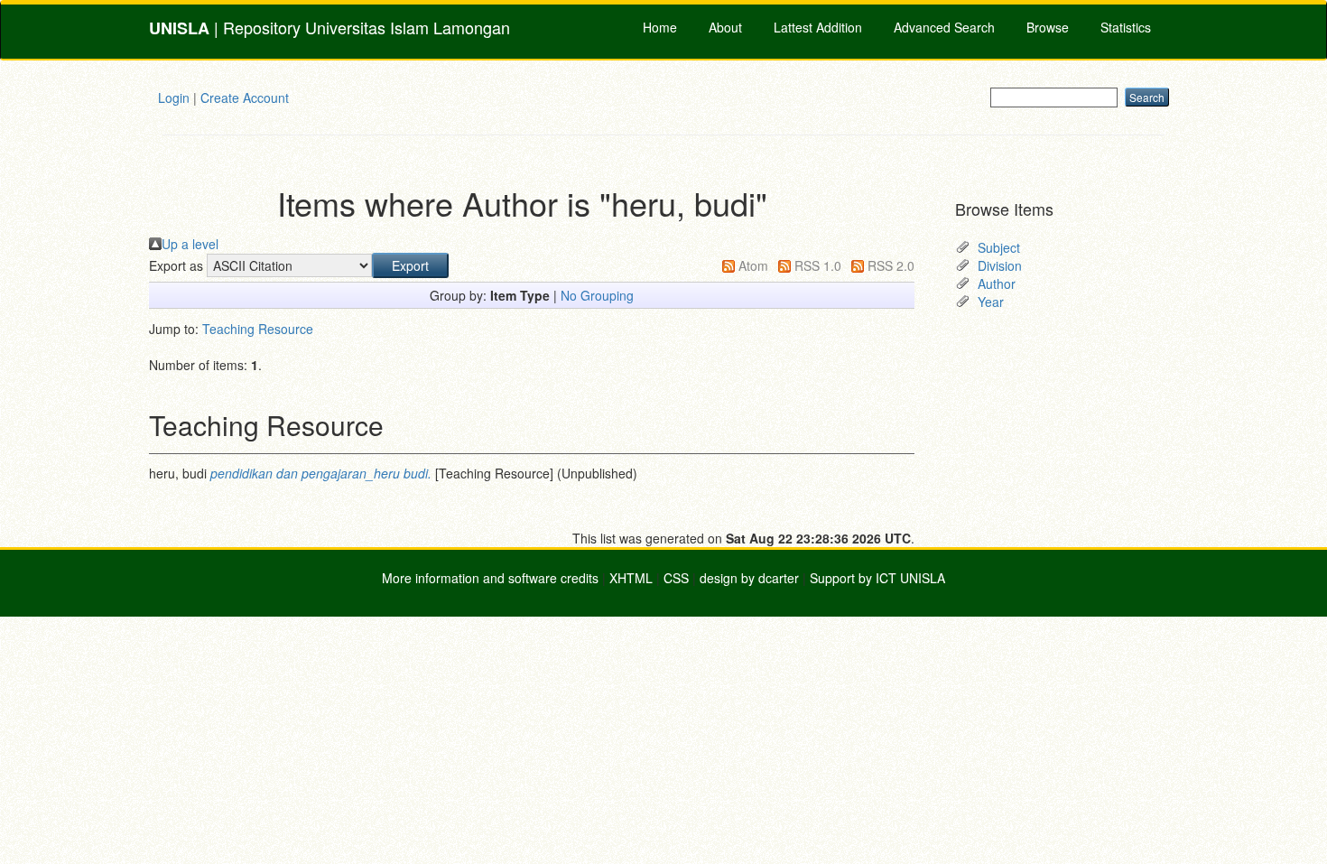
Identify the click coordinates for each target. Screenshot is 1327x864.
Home (660, 27)
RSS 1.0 (817, 265)
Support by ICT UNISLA (877, 578)
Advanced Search (944, 27)
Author (997, 283)
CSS (676, 578)
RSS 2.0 (891, 265)
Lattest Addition (818, 27)
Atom (753, 265)
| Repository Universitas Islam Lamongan (329, 27)
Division (1000, 265)
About (725, 27)
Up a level (190, 244)
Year (991, 302)
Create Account (244, 97)
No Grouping (597, 295)
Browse (1047, 27)
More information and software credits (490, 578)
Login (174, 97)
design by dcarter (749, 578)
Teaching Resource (257, 329)
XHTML (631, 578)
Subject (999, 247)
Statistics (1125, 27)
